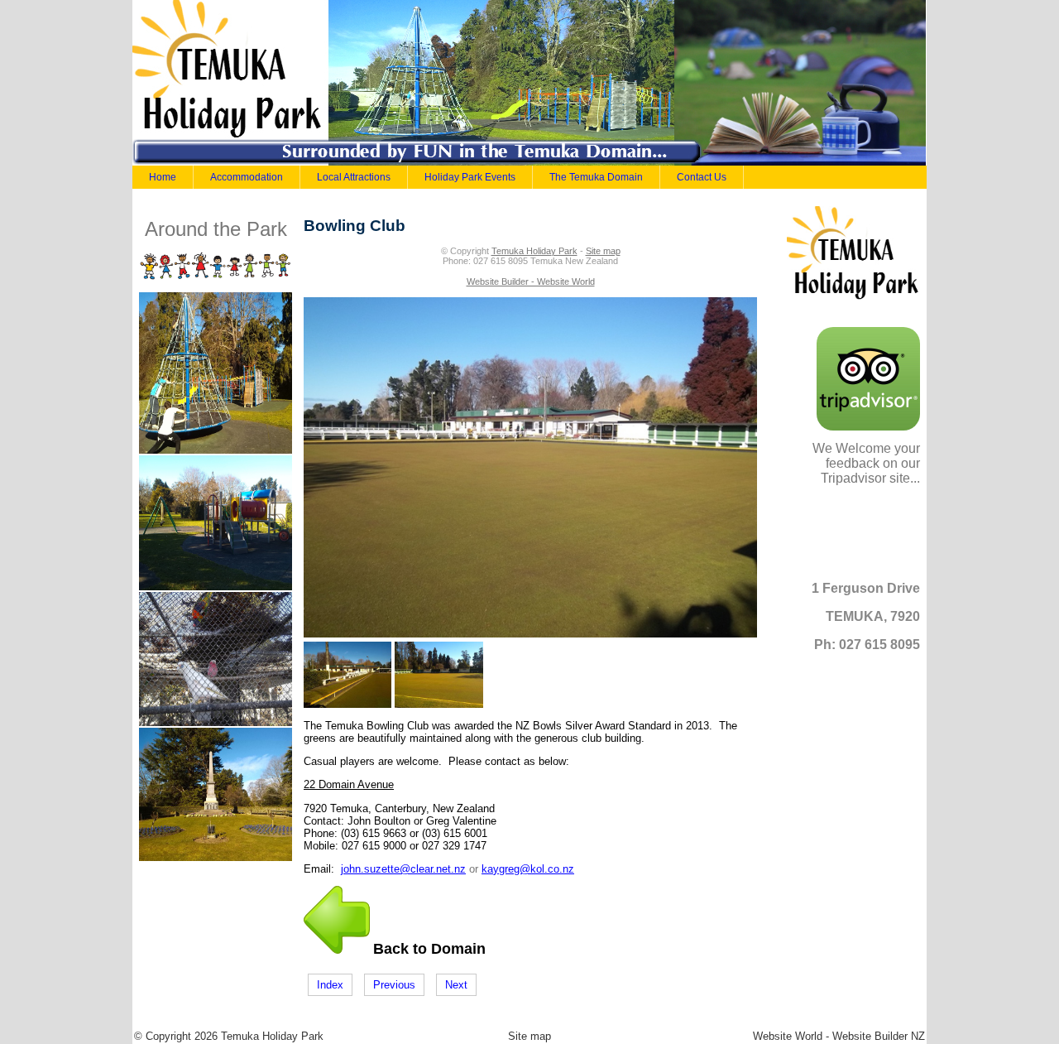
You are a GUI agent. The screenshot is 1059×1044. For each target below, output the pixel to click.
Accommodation (246, 177)
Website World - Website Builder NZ (839, 1036)
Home (162, 177)
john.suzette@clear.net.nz (403, 869)
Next (456, 985)
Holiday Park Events (469, 177)
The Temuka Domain (596, 177)
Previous (394, 985)
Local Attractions (354, 177)
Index (330, 985)
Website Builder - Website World (531, 281)
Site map (603, 251)
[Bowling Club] (530, 634)
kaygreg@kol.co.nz (528, 869)
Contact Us (701, 177)
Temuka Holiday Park (534, 251)
